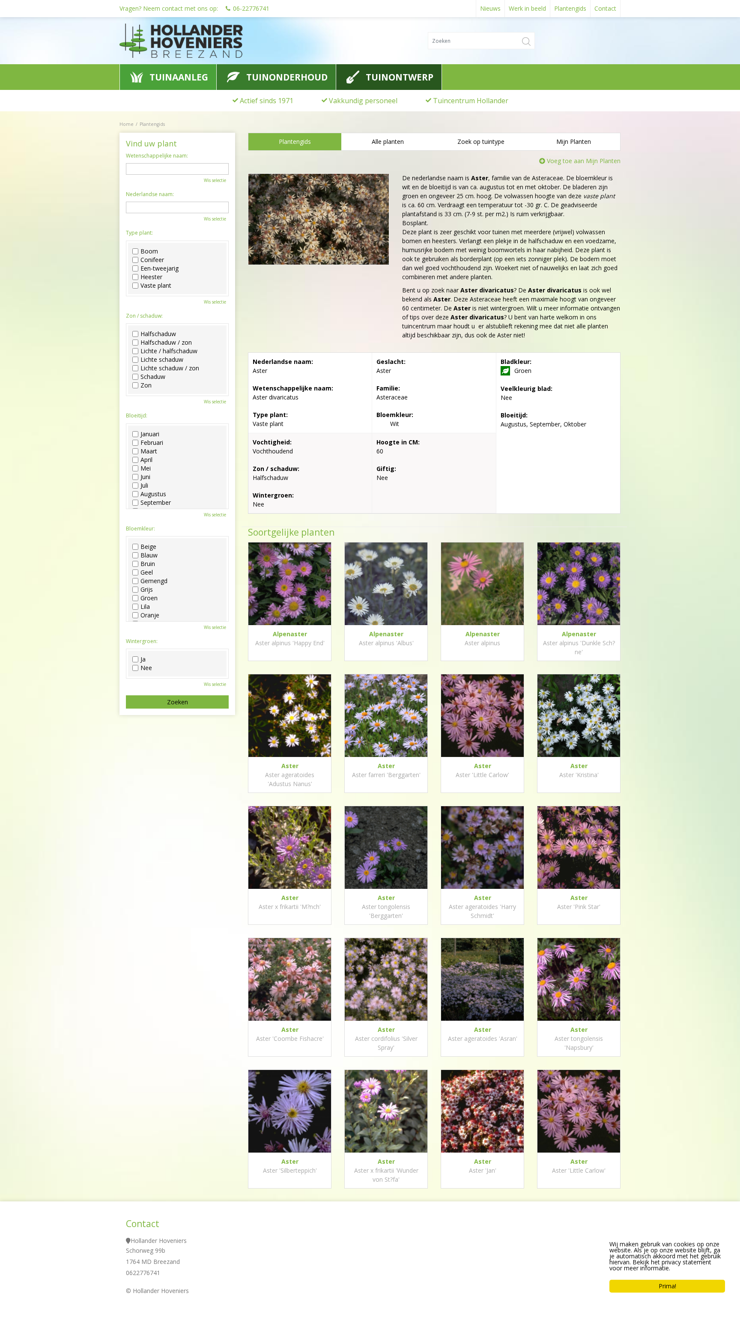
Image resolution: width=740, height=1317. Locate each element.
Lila (145, 607)
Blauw (149, 555)
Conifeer (152, 260)
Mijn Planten (573, 141)
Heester (151, 277)
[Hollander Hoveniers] (198, 41)
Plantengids (295, 141)
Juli (144, 486)
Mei (145, 468)
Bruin (147, 564)
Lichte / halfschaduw (168, 351)
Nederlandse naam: (150, 194)
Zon (146, 385)
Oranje (149, 615)
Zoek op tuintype (480, 141)
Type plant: (139, 233)
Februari (151, 443)
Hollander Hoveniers (159, 1241)
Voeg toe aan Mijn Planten (584, 161)
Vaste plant (155, 286)
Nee (146, 668)
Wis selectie (215, 180)
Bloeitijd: (136, 416)
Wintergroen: (142, 641)
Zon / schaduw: (144, 316)
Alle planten (388, 141)
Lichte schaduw (161, 360)
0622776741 (143, 1273)
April (146, 460)
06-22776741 (251, 8)
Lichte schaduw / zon (169, 368)
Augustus (153, 494)
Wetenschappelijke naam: (157, 156)
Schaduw (152, 377)
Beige (148, 547)
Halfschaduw (158, 334)
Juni (145, 477)
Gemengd (153, 581)
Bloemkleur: (140, 529)
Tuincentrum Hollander (470, 100)
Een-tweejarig (159, 268)
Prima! (667, 1286)
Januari (149, 434)
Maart (148, 451)
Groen (149, 598)
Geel (146, 572)
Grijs (146, 590)
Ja (143, 659)
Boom (149, 251)
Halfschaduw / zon (166, 343)
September (155, 503)
